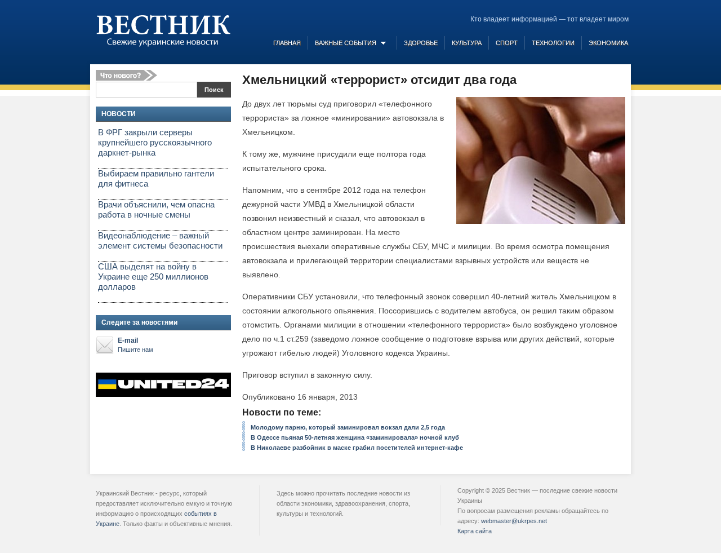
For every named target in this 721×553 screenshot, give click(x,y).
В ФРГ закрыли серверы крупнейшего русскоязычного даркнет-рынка (155, 142)
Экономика (608, 42)
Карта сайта (474, 531)
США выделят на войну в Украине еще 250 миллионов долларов (153, 276)
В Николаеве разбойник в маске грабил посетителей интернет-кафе (357, 447)
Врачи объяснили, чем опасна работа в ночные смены (156, 209)
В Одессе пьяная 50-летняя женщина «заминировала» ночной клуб (355, 437)
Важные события (345, 42)
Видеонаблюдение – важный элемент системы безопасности (160, 240)
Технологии (553, 42)
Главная (287, 42)
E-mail (135, 345)
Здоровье (421, 42)
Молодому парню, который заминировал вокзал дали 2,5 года (348, 427)
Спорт (507, 42)
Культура (467, 42)
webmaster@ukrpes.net (514, 520)
